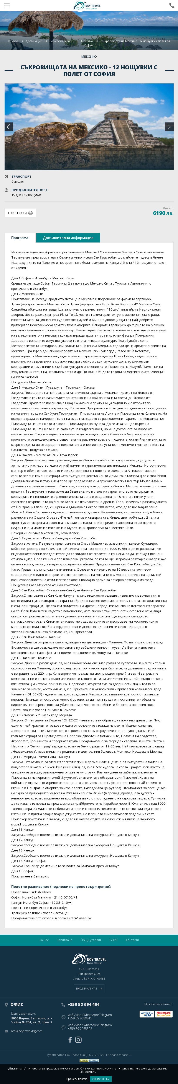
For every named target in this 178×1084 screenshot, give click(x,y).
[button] (169, 126)
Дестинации (34, 41)
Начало (13, 41)
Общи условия (91, 940)
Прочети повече (76, 1079)
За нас (44, 940)
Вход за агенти (86, 988)
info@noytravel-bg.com (26, 1031)
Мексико (87, 41)
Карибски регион (61, 41)
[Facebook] (70, 1040)
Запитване (64, 940)
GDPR (113, 940)
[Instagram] (78, 1040)
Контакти (132, 940)
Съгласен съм (100, 1079)
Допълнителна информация (68, 237)
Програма (19, 237)
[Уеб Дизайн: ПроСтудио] (89, 1060)
